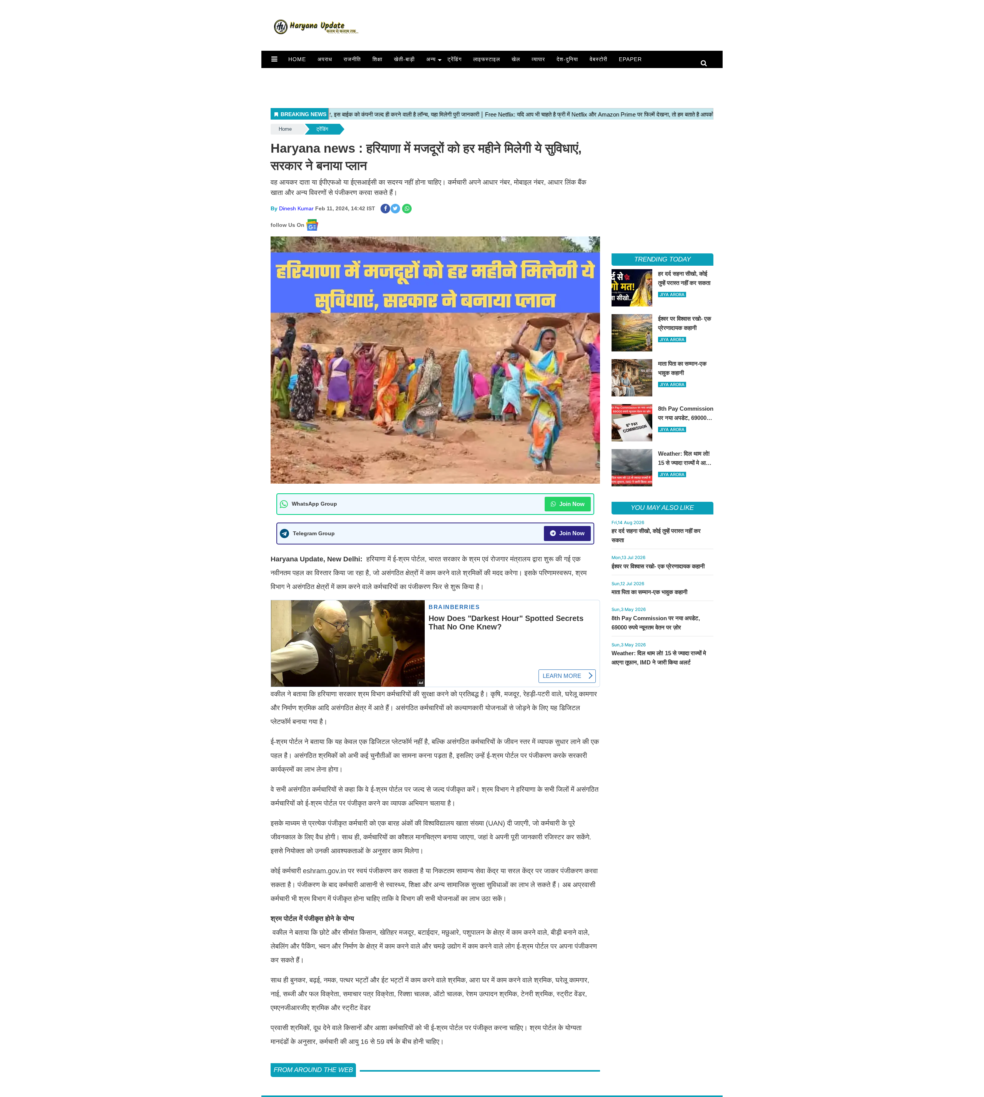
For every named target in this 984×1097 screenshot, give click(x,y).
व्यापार (538, 59)
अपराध (324, 59)
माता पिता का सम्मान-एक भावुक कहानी (649, 592)
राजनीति (352, 59)
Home (297, 59)
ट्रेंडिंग (454, 59)
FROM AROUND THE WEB (313, 1070)
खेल (516, 59)
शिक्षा (377, 59)
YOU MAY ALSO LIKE (662, 507)
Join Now (571, 504)
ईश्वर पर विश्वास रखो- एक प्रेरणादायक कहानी (658, 566)
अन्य (431, 59)
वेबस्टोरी (598, 59)
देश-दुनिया (567, 59)
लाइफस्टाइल (486, 59)
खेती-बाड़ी (404, 59)
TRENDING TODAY (662, 259)
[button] (274, 59)
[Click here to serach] (706, 64)
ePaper (630, 59)
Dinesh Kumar (296, 208)
